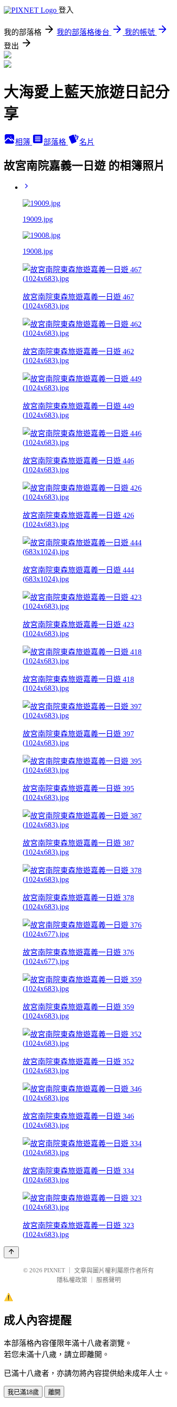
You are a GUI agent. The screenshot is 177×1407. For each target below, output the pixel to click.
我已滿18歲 (23, 1392)
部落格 (55, 142)
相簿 (23, 142)
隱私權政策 (72, 1279)
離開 (54, 1392)
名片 (86, 142)
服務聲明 (108, 1279)
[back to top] (11, 1252)
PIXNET (54, 1270)
